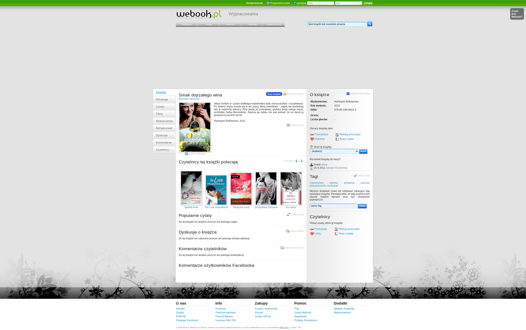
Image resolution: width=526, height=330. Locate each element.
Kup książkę (274, 94)
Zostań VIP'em (263, 316)
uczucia (365, 182)
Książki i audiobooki (266, 308)
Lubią (317, 233)
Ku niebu (291, 207)
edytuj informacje (359, 93)
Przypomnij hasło (280, 3)
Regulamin (300, 316)
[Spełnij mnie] (191, 204)
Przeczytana (321, 134)
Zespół (180, 312)
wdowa (334, 182)
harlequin (333, 185)
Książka (161, 92)
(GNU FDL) (284, 328)
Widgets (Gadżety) (344, 308)
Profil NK (181, 316)
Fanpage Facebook (187, 320)
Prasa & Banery (224, 316)
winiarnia (349, 182)
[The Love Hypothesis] (216, 204)
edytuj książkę (295, 94)
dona (325, 164)
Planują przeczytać (349, 229)
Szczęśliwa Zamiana (266, 207)
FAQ (296, 308)
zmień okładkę (197, 153)
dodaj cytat (297, 214)
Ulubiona (319, 139)
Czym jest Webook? (517, 14)
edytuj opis (297, 125)
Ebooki (259, 312)
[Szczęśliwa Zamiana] (266, 204)
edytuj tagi (363, 175)
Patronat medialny (226, 312)
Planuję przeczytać (350, 134)
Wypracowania (243, 13)
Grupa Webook (302, 312)
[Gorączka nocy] (241, 204)
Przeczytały (320, 229)
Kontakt (180, 308)
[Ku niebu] (291, 204)
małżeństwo (316, 182)
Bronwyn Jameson (189, 98)
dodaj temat (296, 231)
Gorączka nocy (241, 207)
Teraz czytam (346, 139)
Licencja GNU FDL (226, 320)
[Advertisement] (263, 58)
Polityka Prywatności (305, 320)
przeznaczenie (318, 185)
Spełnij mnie (191, 207)
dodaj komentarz (293, 247)
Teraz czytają (346, 233)
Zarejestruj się (254, 3)
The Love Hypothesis (216, 207)
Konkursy (221, 308)
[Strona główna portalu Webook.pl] (199, 14)
